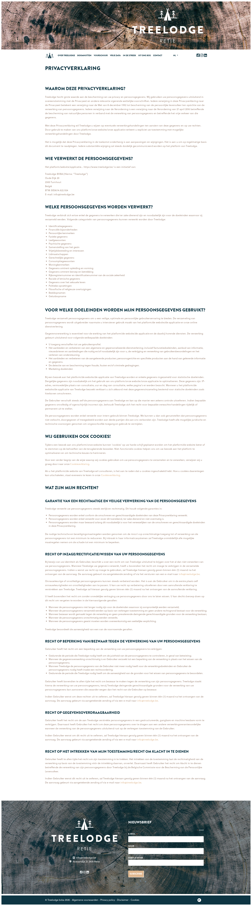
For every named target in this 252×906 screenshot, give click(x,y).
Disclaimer (122, 899)
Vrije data (115, 55)
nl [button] (174, 55)
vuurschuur (101, 55)
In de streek (129, 55)
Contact (157, 55)
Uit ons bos (144, 55)
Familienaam (135, 858)
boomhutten (84, 55)
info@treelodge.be (189, 574)
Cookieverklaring (79, 464)
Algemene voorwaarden (85, 899)
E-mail (133, 834)
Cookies (135, 899)
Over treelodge (66, 55)
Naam (131, 846)
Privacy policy (107, 899)
